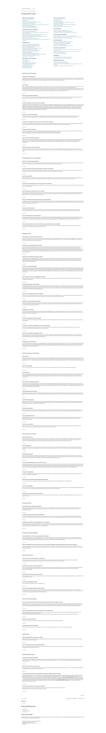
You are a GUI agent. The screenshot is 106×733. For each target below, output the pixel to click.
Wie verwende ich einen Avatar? (27, 37)
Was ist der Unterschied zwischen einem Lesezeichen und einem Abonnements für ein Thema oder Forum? (68, 50)
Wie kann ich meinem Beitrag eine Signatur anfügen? (31, 46)
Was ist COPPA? (24, 20)
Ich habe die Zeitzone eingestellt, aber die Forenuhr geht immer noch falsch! (34, 34)
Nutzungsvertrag (25, 709)
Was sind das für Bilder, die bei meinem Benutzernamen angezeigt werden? (34, 36)
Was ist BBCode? (25, 59)
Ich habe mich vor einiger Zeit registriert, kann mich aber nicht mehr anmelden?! (35, 24)
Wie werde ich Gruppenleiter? (58, 23)
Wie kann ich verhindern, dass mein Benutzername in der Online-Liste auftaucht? (35, 32)
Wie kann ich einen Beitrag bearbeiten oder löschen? (30, 45)
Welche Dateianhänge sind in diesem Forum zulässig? (62, 57)
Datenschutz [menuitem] (24, 711)
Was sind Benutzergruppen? (58, 21)
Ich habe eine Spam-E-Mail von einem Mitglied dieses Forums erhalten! (65, 32)
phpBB (27, 721)
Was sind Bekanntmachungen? (27, 64)
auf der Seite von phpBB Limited (61, 660)
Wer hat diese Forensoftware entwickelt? (60, 61)
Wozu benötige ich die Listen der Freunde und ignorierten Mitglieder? (65, 35)
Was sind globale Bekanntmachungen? (28, 63)
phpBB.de (36, 194)
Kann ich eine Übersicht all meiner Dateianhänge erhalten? (63, 58)
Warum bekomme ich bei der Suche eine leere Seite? (62, 43)
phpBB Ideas (69, 667)
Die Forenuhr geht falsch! (26, 33)
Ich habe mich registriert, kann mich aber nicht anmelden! (31, 22)
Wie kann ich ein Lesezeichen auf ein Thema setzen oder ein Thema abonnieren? (67, 51)
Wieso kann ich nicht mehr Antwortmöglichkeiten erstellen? (32, 48)
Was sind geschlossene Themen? (27, 66)
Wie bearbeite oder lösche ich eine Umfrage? (29, 49)
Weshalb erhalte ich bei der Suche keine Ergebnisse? (62, 42)
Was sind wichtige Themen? (26, 65)
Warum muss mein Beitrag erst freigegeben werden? (31, 55)
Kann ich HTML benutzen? (26, 60)
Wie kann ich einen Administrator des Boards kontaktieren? (63, 65)
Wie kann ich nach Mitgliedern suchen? (60, 44)
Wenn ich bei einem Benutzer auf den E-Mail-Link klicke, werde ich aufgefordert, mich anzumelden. (36, 40)
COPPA (76, 104)
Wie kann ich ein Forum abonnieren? (60, 52)
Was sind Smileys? (25, 61)
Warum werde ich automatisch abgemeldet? (29, 26)
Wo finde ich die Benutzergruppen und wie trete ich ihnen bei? (64, 22)
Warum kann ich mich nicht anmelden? (28, 23)
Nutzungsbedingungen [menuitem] (26, 710)
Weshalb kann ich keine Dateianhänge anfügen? (30, 51)
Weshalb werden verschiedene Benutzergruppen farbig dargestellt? (65, 24)
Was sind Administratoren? (58, 19)
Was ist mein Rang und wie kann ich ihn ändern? (30, 38)
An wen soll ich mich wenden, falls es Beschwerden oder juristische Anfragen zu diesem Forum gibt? (68, 64)
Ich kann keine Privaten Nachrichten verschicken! (62, 30)
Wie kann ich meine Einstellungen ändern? (29, 31)
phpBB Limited (29, 194)
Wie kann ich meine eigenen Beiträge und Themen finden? (63, 45)
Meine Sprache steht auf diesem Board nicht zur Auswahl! (31, 35)
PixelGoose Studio (34, 723)
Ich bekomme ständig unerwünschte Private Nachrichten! (63, 31)
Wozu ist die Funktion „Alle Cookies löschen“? (29, 27)
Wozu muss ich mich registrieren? (27, 19)
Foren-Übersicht (24, 698)
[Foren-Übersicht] (25, 3)
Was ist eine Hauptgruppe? (58, 25)
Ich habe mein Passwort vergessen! (28, 25)
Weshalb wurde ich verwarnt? (27, 52)
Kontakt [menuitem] (23, 703)
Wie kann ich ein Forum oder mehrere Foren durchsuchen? (63, 41)
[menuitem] (26, 9)
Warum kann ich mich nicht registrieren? (29, 21)
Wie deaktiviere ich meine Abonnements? (60, 53)
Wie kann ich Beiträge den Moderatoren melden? (30, 53)
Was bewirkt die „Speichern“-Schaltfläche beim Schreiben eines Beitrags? (34, 54)
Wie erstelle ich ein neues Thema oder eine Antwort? (30, 44)
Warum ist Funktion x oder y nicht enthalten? (61, 62)
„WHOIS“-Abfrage (35, 676)
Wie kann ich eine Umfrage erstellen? (28, 47)
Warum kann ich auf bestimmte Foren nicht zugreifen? (31, 50)
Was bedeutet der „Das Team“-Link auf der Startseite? (62, 26)
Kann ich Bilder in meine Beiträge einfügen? (29, 62)
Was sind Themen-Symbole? (27, 67)
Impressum (24, 708)
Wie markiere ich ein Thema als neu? (28, 56)
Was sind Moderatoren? (57, 20)
